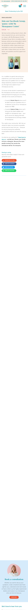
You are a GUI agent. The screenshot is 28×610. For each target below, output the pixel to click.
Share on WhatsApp (9, 170)
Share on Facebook (9, 163)
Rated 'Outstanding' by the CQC (14, 11)
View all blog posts (7, 17)
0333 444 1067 (7, 1)
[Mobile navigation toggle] (24, 6)
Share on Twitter (9, 167)
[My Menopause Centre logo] (5, 6)
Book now (14, 597)
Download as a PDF (10, 160)
